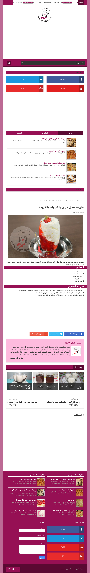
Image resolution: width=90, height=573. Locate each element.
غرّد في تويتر (54, 334)
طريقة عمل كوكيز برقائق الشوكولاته (63, 479)
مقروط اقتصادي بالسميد (67, 490)
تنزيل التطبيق (15, 358)
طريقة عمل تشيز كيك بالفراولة (13, 2)
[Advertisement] (45, 40)
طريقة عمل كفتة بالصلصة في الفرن (51, 2)
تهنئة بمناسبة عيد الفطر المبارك (25, 510)
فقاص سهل (71, 500)
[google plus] (8, 569)
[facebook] (18, 569)
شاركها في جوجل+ (37, 334)
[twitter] (13, 569)
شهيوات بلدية (69, 2)
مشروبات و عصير (77, 212)
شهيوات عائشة (65, 569)
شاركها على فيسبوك (72, 334)
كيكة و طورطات (30, 2)
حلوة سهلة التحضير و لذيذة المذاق (63, 510)
